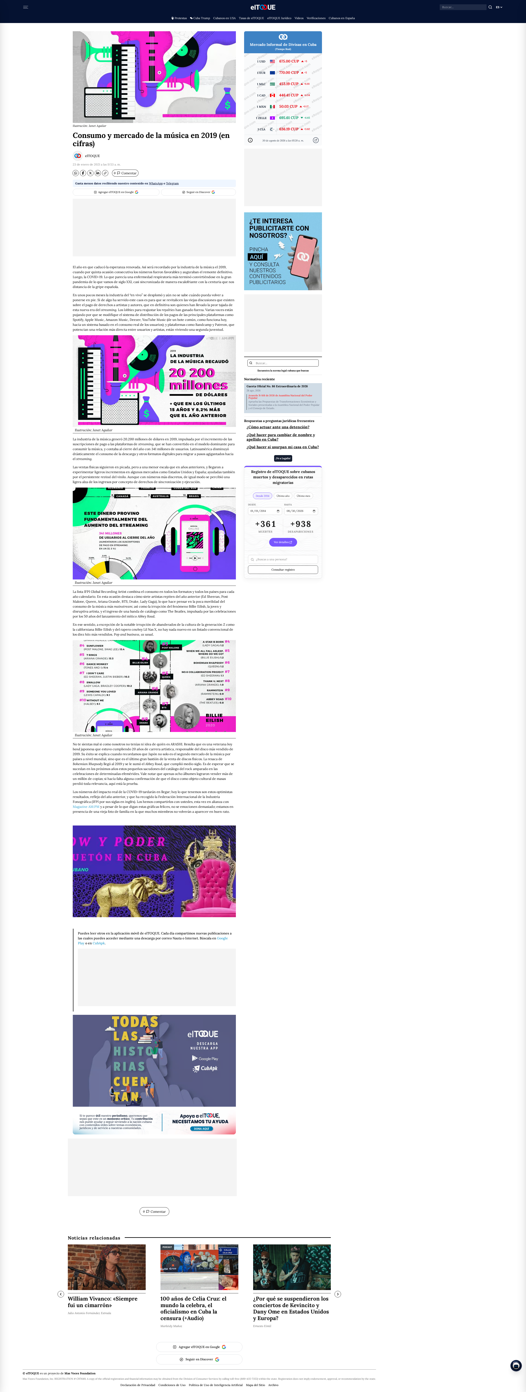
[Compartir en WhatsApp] (75, 173)
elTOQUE (92, 156)
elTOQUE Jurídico (279, 18)
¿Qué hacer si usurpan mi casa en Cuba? (283, 447)
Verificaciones (316, 18)
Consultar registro (283, 569)
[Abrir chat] (516, 1365)
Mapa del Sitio (255, 1385)
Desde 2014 (262, 495)
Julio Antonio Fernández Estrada (89, 1313)
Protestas (181, 18)
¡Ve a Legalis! (283, 458)
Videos (299, 18)
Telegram (172, 183)
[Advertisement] (154, 227)
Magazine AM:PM (86, 807)
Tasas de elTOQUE (251, 18)
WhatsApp (156, 183)
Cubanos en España (342, 18)
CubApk (99, 943)
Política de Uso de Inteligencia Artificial (216, 1385)
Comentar (125, 173)
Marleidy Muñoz (171, 1326)
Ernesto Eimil (262, 1326)
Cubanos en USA (224, 18)
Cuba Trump (201, 18)
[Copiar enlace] (105, 173)
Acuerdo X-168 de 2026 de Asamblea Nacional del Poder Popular (280, 396)
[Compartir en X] (90, 173)
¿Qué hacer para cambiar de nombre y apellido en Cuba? (281, 437)
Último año (283, 495)
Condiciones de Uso (172, 1385)
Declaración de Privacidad (137, 1385)
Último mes (303, 495)
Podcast (167, 1247)
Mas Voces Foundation (80, 1373)
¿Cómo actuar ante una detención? (278, 427)
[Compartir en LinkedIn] (98, 173)
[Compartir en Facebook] (83, 173)
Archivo (273, 1385)
